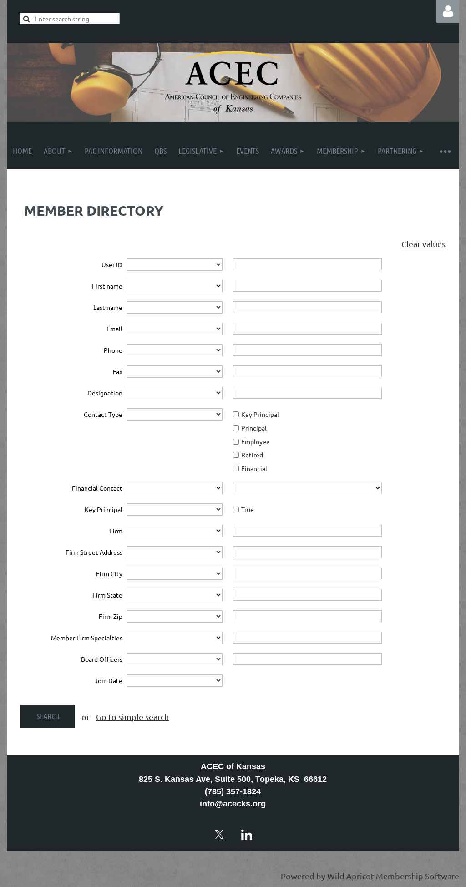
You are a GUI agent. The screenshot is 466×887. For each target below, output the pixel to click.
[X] (219, 834)
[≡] (444, 151)
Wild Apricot (350, 876)
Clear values (423, 243)
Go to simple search (132, 716)
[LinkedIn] (246, 834)
